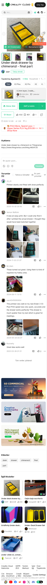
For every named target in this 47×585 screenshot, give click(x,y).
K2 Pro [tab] (27, 84)
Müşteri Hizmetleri (27, 575)
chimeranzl (25, 460)
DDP (8, 72)
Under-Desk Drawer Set (35, 525)
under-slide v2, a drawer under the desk (11, 555)
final (36, 460)
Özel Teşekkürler (41, 568)
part (4, 465)
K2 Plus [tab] (17, 84)
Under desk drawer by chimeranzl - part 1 (10, 498)
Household (33, 79)
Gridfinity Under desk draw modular (10, 525)
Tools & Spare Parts (42, 79)
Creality (3, 575)
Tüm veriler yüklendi (23, 360)
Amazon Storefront (10, 575)
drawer (14, 460)
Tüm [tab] (8, 84)
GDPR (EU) (18, 567)
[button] (43, 12)
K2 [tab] (36, 84)
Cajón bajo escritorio (34, 498)
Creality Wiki (18, 575)
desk (5, 460)
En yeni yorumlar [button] (37, 174)
